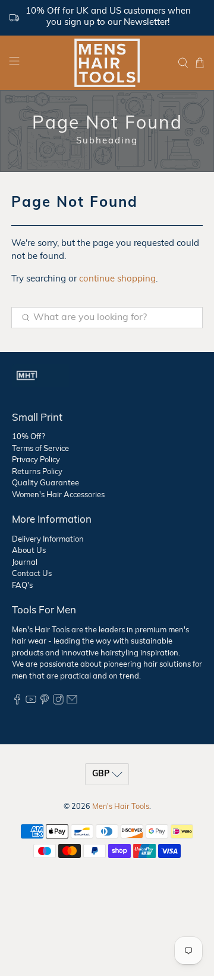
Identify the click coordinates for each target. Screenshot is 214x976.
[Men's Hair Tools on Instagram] (58, 702)
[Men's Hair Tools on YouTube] (31, 702)
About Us (29, 551)
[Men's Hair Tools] (107, 63)
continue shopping (117, 279)
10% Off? (28, 437)
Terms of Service (40, 449)
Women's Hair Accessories (58, 495)
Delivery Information (48, 539)
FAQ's (22, 586)
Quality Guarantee (45, 483)
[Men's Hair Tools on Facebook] (17, 702)
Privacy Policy (36, 460)
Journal (24, 563)
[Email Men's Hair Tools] (72, 702)
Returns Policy (37, 472)
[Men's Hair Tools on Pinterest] (44, 702)
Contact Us (32, 574)
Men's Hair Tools (120, 807)
